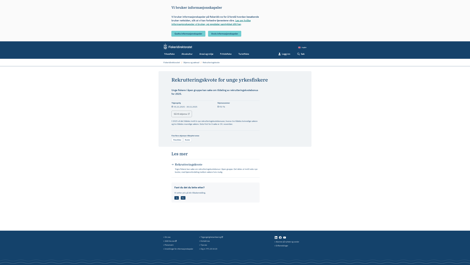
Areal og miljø (206, 54)
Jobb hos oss (170, 241)
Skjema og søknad (191, 62)
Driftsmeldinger (282, 245)
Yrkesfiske (169, 54)
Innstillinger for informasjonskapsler (179, 249)
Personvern (169, 245)
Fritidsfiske (226, 54)
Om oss (167, 237)
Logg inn (286, 54)
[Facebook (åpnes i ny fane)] (280, 239)
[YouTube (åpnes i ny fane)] (285, 239)
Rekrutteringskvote (211, 62)
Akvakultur (187, 54)
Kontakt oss (205, 241)
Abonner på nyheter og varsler (287, 241)
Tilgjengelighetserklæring (211, 237)
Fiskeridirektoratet (171, 62)
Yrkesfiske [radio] (177, 140)
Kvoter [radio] (187, 140)
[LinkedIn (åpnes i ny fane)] (276, 239)
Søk (303, 54)
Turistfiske (243, 54)
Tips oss (204, 245)
